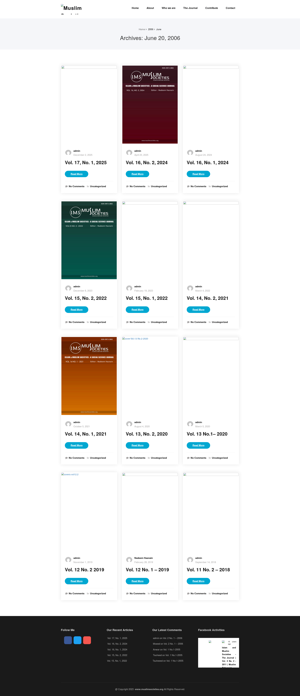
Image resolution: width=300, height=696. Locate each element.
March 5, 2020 (202, 426)
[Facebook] (68, 640)
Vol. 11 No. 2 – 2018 (208, 569)
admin (76, 150)
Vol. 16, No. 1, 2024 (208, 162)
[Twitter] (77, 640)
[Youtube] (87, 640)
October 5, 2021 (81, 426)
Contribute (211, 8)
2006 (150, 29)
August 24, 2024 (203, 154)
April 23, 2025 (141, 154)
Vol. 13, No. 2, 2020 (147, 433)
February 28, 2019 (143, 562)
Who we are (168, 8)
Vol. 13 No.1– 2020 (207, 433)
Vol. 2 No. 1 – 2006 (172, 638)
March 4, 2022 (202, 290)
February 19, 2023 (143, 290)
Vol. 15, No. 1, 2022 (147, 297)
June (158, 29)
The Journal (190, 8)
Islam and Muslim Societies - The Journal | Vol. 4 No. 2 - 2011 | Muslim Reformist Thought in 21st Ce (229, 661)
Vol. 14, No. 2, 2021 (208, 297)
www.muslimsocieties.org (149, 689)
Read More (76, 174)
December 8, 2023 (82, 290)
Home (135, 8)
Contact (230, 8)
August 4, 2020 (142, 426)
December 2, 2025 (82, 154)
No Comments (76, 186)
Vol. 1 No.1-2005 (171, 649)
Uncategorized (98, 186)
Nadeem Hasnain (143, 558)
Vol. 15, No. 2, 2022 (86, 297)
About (150, 8)
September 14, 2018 (205, 562)
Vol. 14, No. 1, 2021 (86, 433)
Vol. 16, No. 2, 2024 (147, 162)
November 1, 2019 (82, 562)
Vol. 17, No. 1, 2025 (86, 162)
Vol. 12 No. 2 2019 (84, 569)
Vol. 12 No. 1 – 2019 (147, 569)
